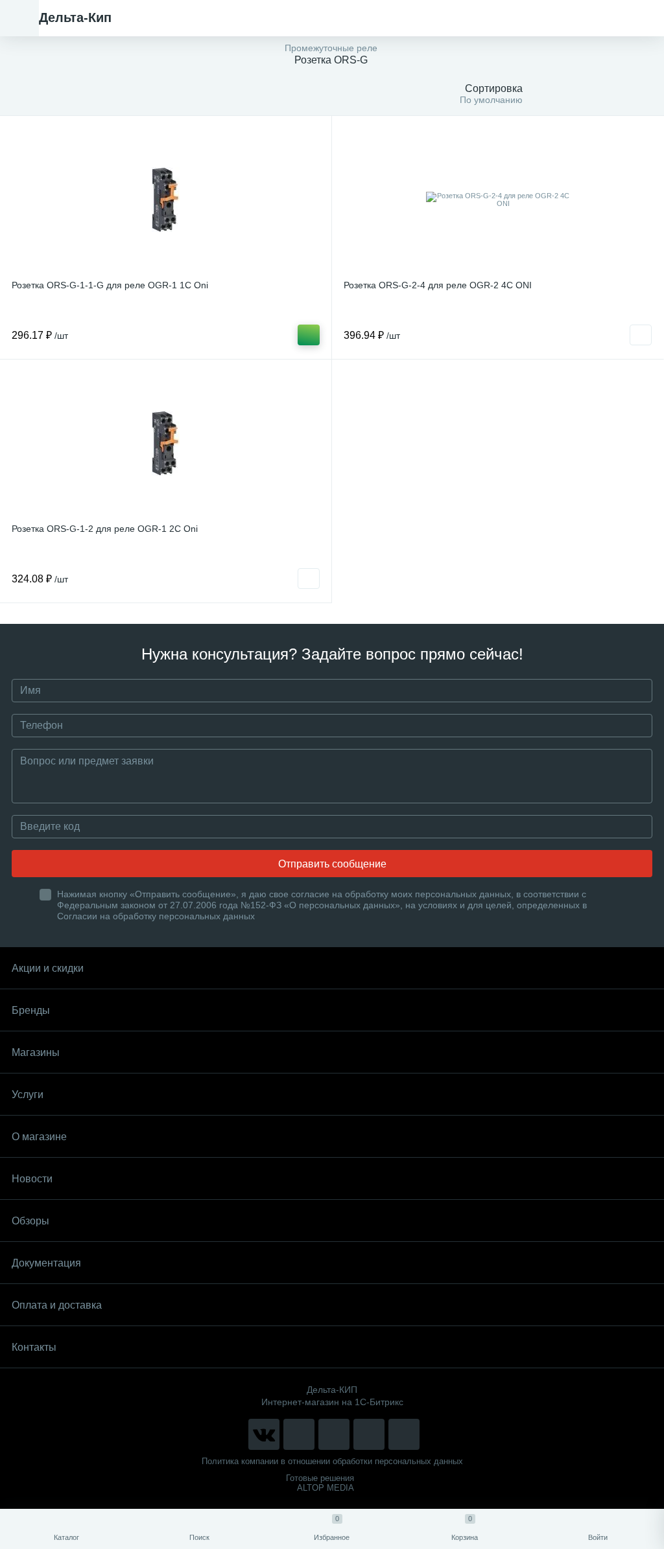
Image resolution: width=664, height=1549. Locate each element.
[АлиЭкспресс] (298, 1434)
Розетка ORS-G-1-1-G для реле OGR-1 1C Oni (110, 285)
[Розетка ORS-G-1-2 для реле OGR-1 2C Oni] (166, 443)
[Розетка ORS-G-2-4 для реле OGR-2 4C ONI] (498, 199)
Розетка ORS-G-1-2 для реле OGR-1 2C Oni (105, 528)
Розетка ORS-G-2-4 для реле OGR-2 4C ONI (438, 285)
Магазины (36, 1052)
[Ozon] (404, 1434)
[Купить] (309, 335)
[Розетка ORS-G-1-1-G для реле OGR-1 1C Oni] (166, 199)
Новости (32, 1178)
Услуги (27, 1094)
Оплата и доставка (57, 1305)
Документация (46, 1262)
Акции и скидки (48, 968)
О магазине (39, 1136)
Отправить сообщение (332, 863)
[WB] (369, 1434)
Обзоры (30, 1220)
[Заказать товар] (641, 335)
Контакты (34, 1347)
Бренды (31, 1010)
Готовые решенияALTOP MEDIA (320, 1483)
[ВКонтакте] (263, 1434)
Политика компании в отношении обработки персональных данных (332, 1461)
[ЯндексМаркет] (334, 1434)
